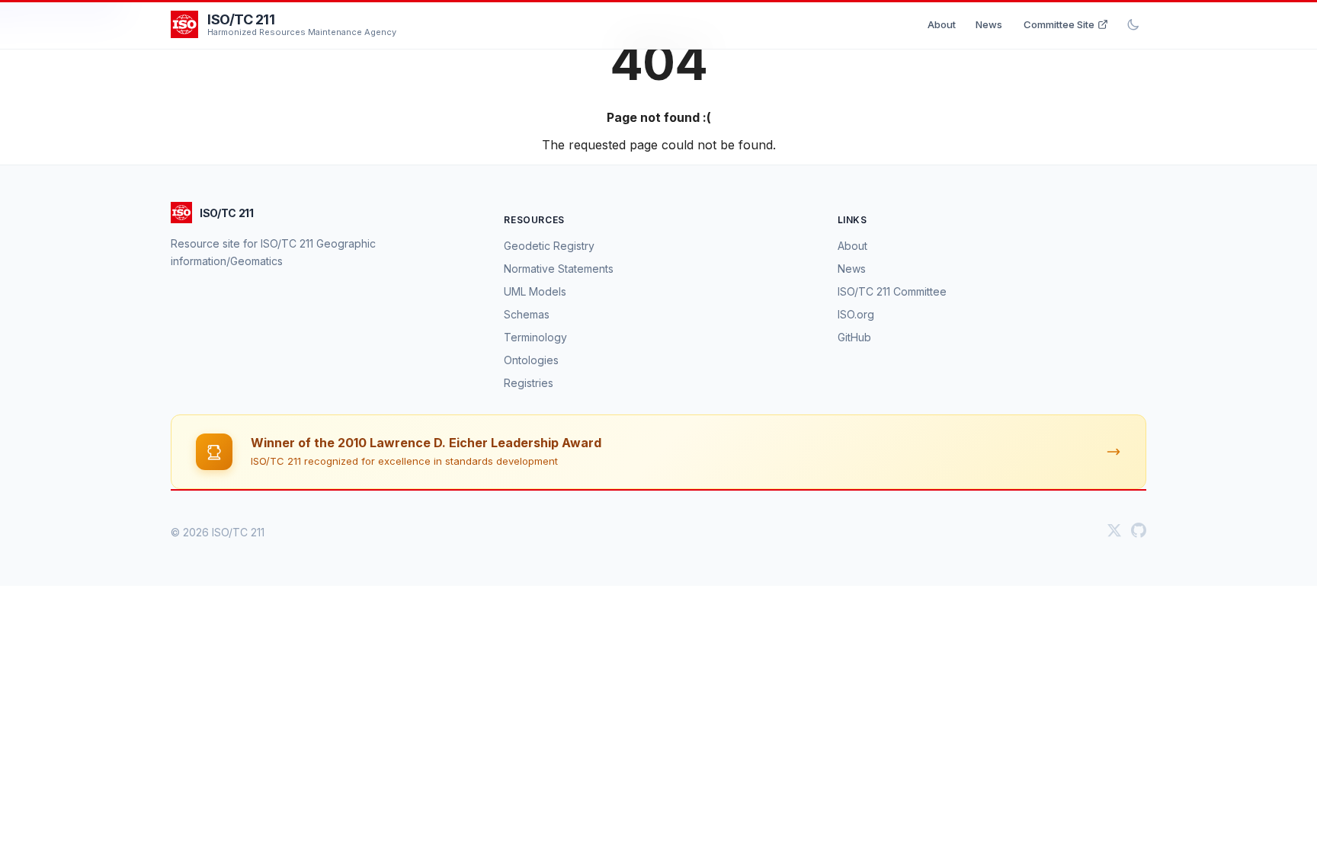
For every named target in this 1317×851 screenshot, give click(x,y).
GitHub (854, 337)
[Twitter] (1114, 532)
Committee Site (1059, 24)
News (989, 24)
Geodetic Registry (549, 245)
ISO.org (856, 314)
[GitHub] (1138, 532)
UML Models (535, 291)
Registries (528, 382)
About (942, 24)
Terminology (535, 337)
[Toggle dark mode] (1133, 24)
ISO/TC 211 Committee (892, 291)
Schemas (527, 314)
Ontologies (531, 360)
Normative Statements (559, 268)
